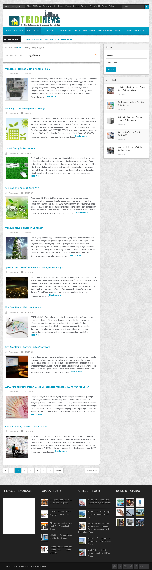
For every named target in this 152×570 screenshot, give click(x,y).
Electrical (19, 30)
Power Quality (50, 30)
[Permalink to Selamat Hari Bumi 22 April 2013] (16, 208)
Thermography (105, 30)
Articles (84, 6)
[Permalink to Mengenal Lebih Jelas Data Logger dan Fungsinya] (110, 154)
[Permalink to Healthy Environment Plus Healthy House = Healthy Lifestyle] (44, 552)
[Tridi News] (34, 24)
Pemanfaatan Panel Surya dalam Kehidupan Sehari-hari (99, 514)
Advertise (47, 6)
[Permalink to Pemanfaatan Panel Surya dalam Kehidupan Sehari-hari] (82, 517)
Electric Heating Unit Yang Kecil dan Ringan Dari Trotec (61, 526)
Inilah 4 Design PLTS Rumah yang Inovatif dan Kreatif (99, 553)
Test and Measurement (84, 30)
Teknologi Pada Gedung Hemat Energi (25, 108)
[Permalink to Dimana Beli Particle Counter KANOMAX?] (110, 139)
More (118, 30)
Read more (51, 96)
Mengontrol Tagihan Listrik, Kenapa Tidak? (27, 68)
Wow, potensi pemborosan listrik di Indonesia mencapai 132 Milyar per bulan (47, 386)
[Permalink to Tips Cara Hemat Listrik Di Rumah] (16, 327)
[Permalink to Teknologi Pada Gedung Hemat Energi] (16, 128)
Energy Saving (33, 30)
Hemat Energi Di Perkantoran (20, 148)
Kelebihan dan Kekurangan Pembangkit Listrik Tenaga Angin (99, 541)
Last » (58, 470)
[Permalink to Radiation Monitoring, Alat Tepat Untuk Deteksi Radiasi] (110, 94)
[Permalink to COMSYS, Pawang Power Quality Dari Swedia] (44, 540)
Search (111, 69)
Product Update (72, 6)
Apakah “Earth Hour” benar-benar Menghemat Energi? (34, 267)
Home (8, 30)
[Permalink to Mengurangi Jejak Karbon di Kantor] (16, 248)
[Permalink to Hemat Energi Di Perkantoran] (16, 168)
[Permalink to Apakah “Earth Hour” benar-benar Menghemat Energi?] (16, 287)
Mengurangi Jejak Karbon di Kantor (24, 227)
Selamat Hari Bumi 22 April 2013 (22, 188)
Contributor (58, 6)
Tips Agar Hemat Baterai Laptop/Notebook (27, 347)
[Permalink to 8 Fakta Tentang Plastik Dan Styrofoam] (16, 446)
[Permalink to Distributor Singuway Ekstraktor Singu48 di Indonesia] (110, 124)
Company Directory (134, 30)
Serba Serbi (95, 6)
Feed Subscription (96, 55)
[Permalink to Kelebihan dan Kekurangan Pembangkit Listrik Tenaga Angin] (82, 544)
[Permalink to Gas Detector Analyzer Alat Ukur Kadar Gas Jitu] (110, 109)
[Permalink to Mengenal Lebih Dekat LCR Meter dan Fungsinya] (44, 505)
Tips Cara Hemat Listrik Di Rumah (23, 307)
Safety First (65, 30)
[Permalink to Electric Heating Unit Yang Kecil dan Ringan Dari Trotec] (44, 529)
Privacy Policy (108, 6)
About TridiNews (34, 6)
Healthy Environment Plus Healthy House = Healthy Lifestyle (61, 550)
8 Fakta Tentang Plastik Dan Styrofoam (26, 426)
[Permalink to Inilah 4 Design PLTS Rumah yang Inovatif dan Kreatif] (82, 555)
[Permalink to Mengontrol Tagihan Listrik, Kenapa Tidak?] (16, 89)
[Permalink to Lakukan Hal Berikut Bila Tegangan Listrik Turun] (44, 517)
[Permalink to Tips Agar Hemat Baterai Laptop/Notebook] (16, 367)
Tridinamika (13, 74)
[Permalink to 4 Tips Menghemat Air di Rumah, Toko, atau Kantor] (82, 505)
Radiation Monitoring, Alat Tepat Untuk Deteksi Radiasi (49, 39)
